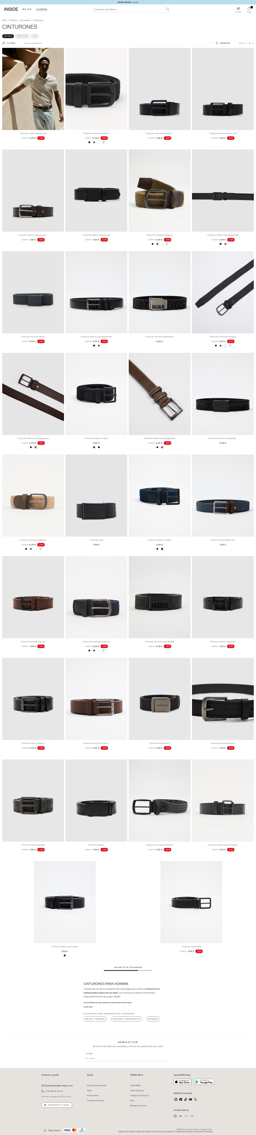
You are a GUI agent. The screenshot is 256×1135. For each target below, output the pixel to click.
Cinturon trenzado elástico (159, 845)
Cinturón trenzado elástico (96, 133)
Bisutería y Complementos (126, 1019)
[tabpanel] (33, 89)
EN (192, 1116)
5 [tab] (74, 50)
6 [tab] (76, 152)
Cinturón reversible (191, 946)
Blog (132, 1100)
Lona (34, 36)
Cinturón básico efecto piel (223, 133)
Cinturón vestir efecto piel (33, 133)
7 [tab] (77, 152)
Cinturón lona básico (159, 743)
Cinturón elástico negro (96, 438)
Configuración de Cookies (162, 1131)
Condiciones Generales (184, 1131)
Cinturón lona (96, 540)
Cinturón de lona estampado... (223, 438)
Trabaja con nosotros (139, 1095)
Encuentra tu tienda (58, 1105)
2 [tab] (6, 50)
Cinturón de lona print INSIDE (160, 641)
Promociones (93, 1095)
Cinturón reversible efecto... (159, 133)
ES (181, 1116)
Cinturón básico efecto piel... (33, 235)
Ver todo (8, 36)
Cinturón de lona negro (33, 336)
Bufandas (153, 1019)
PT (186, 1116)
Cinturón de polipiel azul (223, 540)
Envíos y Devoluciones (96, 1085)
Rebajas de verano (138, 1105)
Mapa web (208, 1131)
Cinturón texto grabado (33, 845)
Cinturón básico (96, 845)
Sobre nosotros (137, 1090)
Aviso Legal (198, 1131)
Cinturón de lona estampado (159, 336)
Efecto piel (22, 36)
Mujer (27, 9)
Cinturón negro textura (33, 743)
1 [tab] (5, 50)
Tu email (89, 1053)
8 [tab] (205, 762)
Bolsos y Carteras (95, 1019)
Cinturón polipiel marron (33, 641)
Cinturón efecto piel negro (64, 946)
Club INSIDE (135, 1085)
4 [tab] (9, 50)
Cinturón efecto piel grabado (223, 845)
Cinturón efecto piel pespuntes (223, 235)
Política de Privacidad (127, 1131)
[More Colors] (104, 142)
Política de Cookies (143, 1131)
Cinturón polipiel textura (223, 743)
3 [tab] (8, 50)
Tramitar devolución (95, 1100)
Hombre (42, 9)
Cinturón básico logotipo (223, 641)
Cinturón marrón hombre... (96, 743)
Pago (89, 1090)
